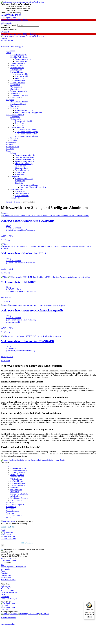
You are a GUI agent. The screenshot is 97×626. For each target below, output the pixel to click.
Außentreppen (11, 142)
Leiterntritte (19, 78)
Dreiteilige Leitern (17, 65)
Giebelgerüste (15, 119)
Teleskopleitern (16, 70)
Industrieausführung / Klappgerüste (33, 187)
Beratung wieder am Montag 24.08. (14, 20)
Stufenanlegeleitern (22, 61)
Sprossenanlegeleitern (23, 59)
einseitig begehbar (22, 74)
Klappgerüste (15, 106)
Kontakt (4, 530)
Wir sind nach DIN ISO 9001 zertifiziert (8, 537)
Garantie (4, 571)
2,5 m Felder (20, 123)
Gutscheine (10, 513)
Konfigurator (15, 117)
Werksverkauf (6, 577)
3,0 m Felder (20, 125)
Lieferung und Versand (9, 592)
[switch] (89, 617)
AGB (3, 595)
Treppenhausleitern (17, 83)
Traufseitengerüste (17, 127)
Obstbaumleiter (16, 87)
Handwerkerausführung (19, 102)
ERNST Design (16, 98)
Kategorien (5, 47)
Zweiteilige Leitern (17, 63)
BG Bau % (10, 149)
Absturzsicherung (12, 147)
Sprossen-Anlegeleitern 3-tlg (25, 162)
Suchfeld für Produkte (9, 25)
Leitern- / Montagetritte (19, 91)
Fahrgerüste (10, 100)
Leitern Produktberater (18, 55)
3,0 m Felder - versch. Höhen (26, 134)
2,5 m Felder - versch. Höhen (26, 130)
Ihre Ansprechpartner (9, 17)
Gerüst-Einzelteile (22, 196)
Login (3, 582)
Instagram (4, 609)
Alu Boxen (10, 144)
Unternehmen (6, 575)
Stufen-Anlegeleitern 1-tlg (25, 157)
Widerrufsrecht (6, 588)
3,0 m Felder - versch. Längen (26, 136)
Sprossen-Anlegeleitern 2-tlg (25, 159)
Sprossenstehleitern (17, 80)
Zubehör (13, 140)
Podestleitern (15, 85)
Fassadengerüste (16, 189)
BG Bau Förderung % (14, 515)
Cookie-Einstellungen (9, 599)
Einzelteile (14, 108)
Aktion (8, 151)
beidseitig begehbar (22, 76)
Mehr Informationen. (27, 543)
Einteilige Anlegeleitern (19, 57)
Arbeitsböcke (15, 93)
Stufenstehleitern (16, 72)
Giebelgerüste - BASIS (23, 121)
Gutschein (5, 573)
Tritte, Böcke (15, 198)
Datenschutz (5, 586)
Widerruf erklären (7, 590)
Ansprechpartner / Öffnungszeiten (13, 567)
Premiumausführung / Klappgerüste (28, 112)
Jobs (2, 565)
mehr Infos (32, 34)
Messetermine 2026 (8, 580)
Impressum (5, 597)
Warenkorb (5, 32)
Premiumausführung (18, 104)
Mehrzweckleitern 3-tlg (24, 164)
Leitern (8, 53)
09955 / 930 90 (7, 527)
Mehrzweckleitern (17, 68)
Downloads (5, 569)
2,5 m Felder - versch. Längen (26, 132)
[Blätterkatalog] (7, 532)
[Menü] (93, 602)
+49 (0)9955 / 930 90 (11, 15)
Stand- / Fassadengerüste (15, 115)
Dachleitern (14, 89)
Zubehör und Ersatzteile (19, 95)
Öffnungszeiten (6, 23)
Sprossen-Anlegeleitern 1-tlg (25, 155)
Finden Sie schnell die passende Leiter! (44, 460)
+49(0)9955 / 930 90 (8, 558)
